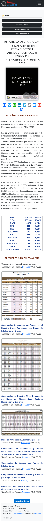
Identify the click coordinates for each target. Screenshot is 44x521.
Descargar (26, 267)
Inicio (22, 20)
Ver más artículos (22, 501)
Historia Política (22, 25)
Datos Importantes (22, 34)
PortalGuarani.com (17, 513)
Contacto (37, 513)
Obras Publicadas (22, 29)
